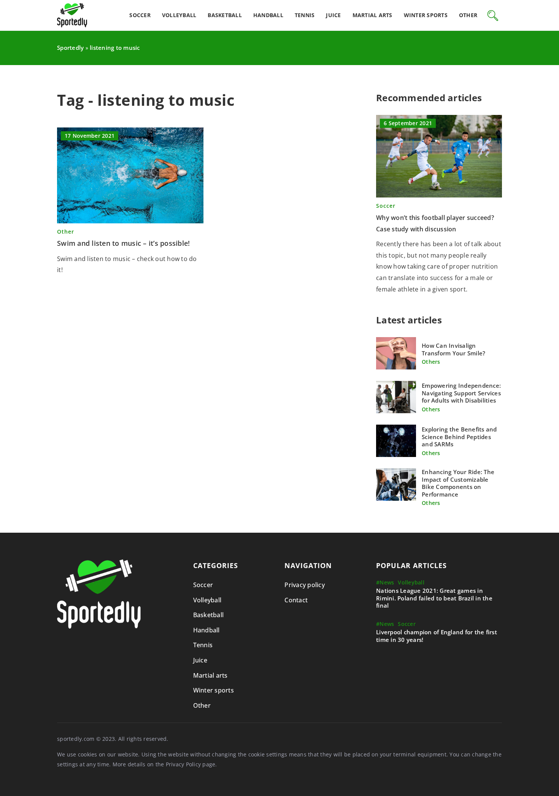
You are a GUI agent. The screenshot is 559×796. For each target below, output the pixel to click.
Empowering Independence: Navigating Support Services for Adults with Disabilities (461, 393)
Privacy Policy (183, 764)
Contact (296, 600)
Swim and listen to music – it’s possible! (123, 243)
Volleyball (179, 15)
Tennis (305, 15)
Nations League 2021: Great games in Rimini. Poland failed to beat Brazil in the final (434, 598)
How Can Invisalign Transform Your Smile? (453, 349)
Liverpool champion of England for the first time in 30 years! (436, 636)
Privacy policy (304, 585)
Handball (268, 15)
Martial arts (372, 15)
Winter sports (426, 15)
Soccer (140, 15)
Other (468, 15)
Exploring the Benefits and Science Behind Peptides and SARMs (459, 437)
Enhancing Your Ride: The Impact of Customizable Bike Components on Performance (458, 483)
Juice (333, 15)
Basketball (225, 15)
